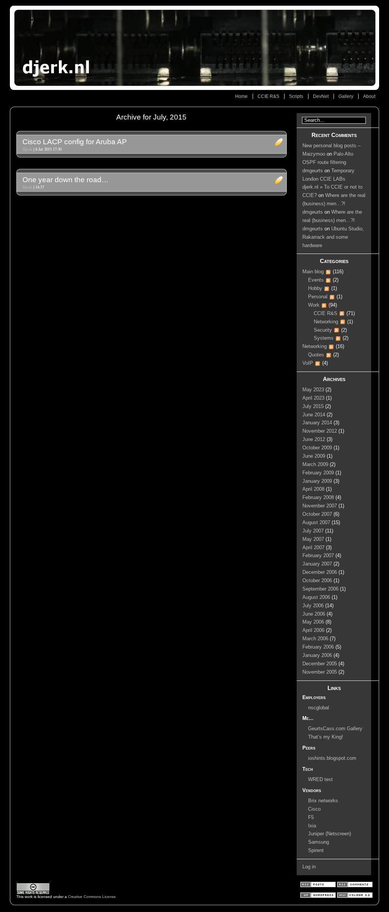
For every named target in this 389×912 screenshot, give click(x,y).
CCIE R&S (268, 96)
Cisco (314, 809)
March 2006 (315, 638)
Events (316, 280)
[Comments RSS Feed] (355, 886)
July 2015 (313, 406)
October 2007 (317, 514)
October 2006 (317, 580)
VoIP (307, 363)
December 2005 (319, 663)
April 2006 (313, 630)
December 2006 (319, 572)
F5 (311, 817)
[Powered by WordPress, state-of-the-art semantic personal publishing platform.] (318, 897)
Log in (309, 866)
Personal (317, 296)
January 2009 (317, 481)
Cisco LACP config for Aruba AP (74, 142)
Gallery (345, 96)
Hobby (315, 288)
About (369, 96)
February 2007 (318, 555)
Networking (326, 321)
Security (323, 330)
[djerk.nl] (194, 47)
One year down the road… (65, 180)
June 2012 (313, 439)
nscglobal (318, 707)
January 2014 (317, 422)
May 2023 (313, 389)
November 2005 (319, 672)
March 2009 (315, 464)
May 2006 (313, 622)
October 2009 (317, 447)
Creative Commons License (92, 897)
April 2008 (313, 489)
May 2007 (313, 539)
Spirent (316, 850)
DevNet (321, 96)
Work (313, 305)
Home (241, 96)
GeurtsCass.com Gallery (335, 728)
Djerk (27, 149)
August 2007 (316, 522)
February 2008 (318, 497)
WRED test (320, 779)
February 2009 (318, 473)
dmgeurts (312, 170)
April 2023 (313, 398)
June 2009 (313, 456)
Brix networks (323, 800)
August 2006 (316, 597)
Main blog (313, 271)
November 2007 (319, 506)
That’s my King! (325, 737)
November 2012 (319, 431)
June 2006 (313, 614)
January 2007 (317, 564)
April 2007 (313, 547)
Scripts (296, 96)
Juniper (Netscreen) (329, 833)
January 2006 (317, 655)
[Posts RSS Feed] (318, 886)
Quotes (316, 355)
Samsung (318, 842)
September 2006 (320, 589)
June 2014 (313, 414)
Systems (324, 338)
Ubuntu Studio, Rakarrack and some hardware (333, 237)
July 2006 (313, 605)
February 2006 (318, 647)
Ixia (312, 826)
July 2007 (313, 531)
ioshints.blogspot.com (332, 758)
